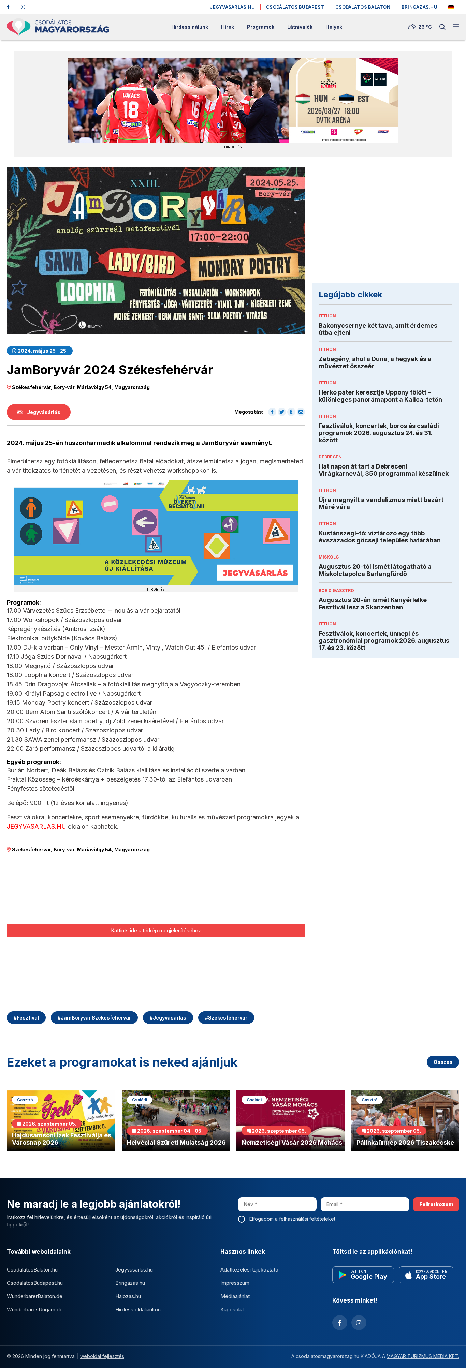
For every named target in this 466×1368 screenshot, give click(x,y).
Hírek (227, 27)
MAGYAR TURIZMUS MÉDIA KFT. (423, 1356)
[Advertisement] (385, 224)
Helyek (333, 27)
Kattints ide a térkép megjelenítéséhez (156, 930)
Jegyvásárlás (43, 412)
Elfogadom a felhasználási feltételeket (292, 1219)
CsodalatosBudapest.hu (35, 1283)
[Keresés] (442, 27)
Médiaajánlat (235, 1296)
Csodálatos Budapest (295, 7)
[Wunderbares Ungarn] (451, 7)
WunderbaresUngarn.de (35, 1309)
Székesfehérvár (226, 1018)
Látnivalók (299, 27)
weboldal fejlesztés (102, 1356)
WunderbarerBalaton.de (34, 1296)
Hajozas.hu (128, 1296)
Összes (443, 1062)
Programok (260, 27)
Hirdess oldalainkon (138, 1309)
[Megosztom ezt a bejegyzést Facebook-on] (272, 412)
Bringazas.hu (419, 7)
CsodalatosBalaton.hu (32, 1269)
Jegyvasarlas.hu (232, 7)
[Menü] (456, 27)
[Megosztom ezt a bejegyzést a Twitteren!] (282, 412)
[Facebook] (11, 7)
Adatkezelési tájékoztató (249, 1269)
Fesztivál (26, 1018)
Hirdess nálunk (189, 27)
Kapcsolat (232, 1309)
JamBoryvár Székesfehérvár (94, 1018)
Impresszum (234, 1283)
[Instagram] (25, 7)
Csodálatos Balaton (362, 7)
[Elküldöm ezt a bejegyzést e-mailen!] (301, 412)
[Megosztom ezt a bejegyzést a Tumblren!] (291, 412)
